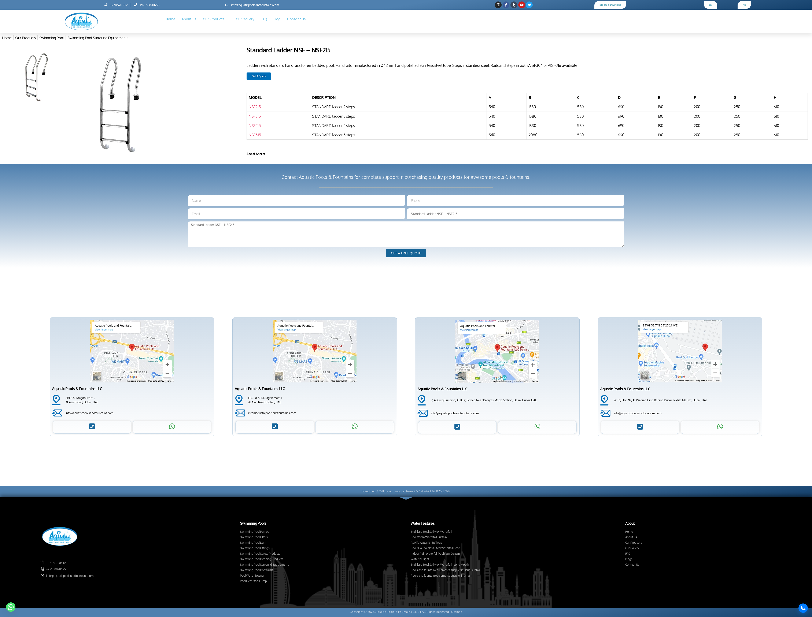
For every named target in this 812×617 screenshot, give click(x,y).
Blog (277, 19)
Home (170, 19)
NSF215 (255, 106)
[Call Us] (803, 608)
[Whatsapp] (10, 607)
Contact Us (296, 19)
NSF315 (255, 116)
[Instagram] (498, 4)
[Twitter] (529, 4)
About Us (189, 19)
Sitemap (456, 612)
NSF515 (255, 134)
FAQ (264, 19)
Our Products (214, 19)
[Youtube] (521, 4)
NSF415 (255, 125)
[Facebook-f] (506, 4)
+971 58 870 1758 (437, 491)
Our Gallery (245, 19)
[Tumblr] (513, 4)
